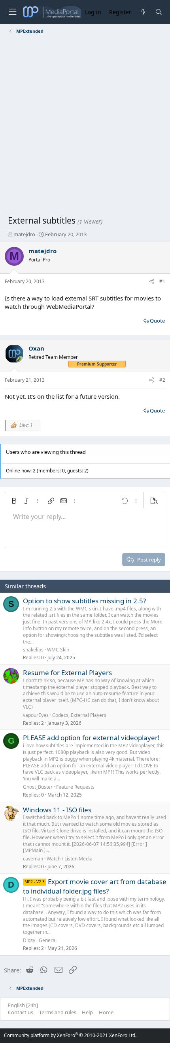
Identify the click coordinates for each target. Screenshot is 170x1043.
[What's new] (143, 12)
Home (106, 1012)
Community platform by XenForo (70, 1035)
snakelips (33, 649)
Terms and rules (57, 1012)
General (48, 940)
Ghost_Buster (38, 787)
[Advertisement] (85, 126)
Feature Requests (75, 787)
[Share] (152, 281)
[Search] (158, 12)
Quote (157, 320)
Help (87, 1012)
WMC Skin (58, 649)
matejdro (24, 234)
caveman (33, 858)
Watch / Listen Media (70, 858)
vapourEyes (36, 715)
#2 (162, 380)
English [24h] (23, 1005)
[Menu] (12, 12)
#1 (162, 281)
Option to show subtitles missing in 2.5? (84, 600)
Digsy (29, 940)
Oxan (36, 348)
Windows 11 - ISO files (57, 809)
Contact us (20, 1012)
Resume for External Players (67, 672)
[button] (14, 500)
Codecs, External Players (79, 715)
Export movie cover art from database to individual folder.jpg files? (94, 886)
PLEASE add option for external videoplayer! (91, 737)
